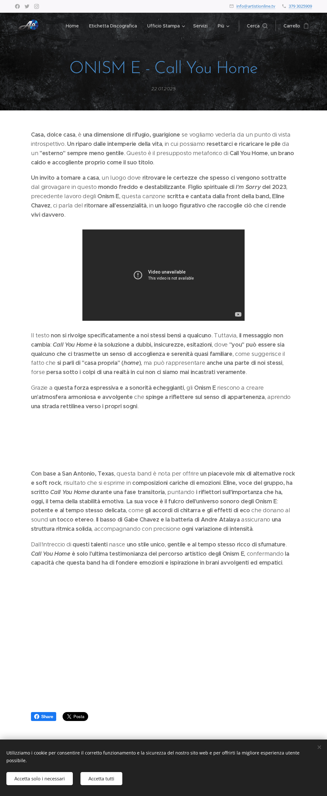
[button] (257, 26)
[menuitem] (74, 26)
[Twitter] (27, 6)
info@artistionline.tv (255, 6)
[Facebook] (17, 6)
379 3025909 (300, 6)
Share (47, 716)
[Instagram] (37, 6)
